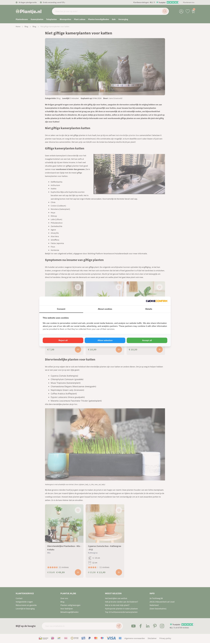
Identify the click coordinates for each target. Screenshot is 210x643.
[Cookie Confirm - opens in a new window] (156, 301)
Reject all (63, 340)
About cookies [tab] (105, 309)
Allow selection (105, 340)
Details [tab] (148, 309)
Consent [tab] (61, 309)
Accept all (147, 340)
